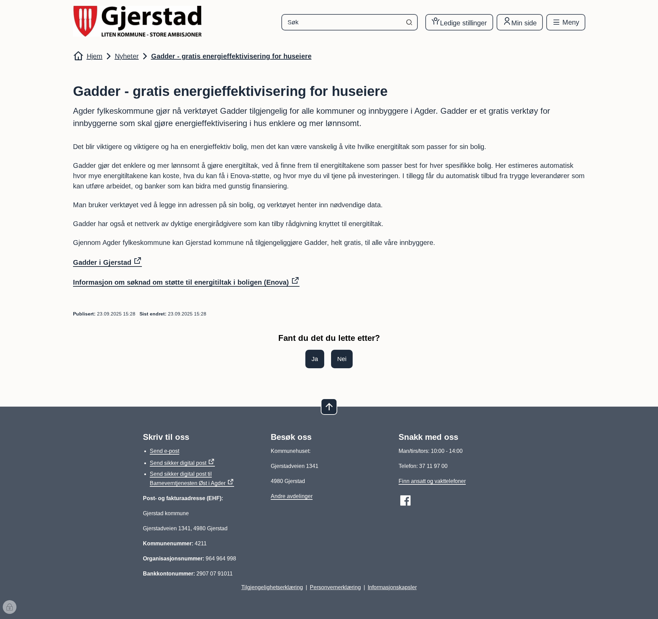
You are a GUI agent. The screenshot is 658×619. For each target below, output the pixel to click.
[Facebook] (405, 500)
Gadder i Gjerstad (102, 262)
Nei (341, 359)
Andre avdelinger (292, 496)
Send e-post (164, 451)
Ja (315, 359)
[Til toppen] (329, 406)
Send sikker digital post (178, 463)
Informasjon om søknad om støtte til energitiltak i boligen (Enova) (181, 282)
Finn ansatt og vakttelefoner (432, 481)
